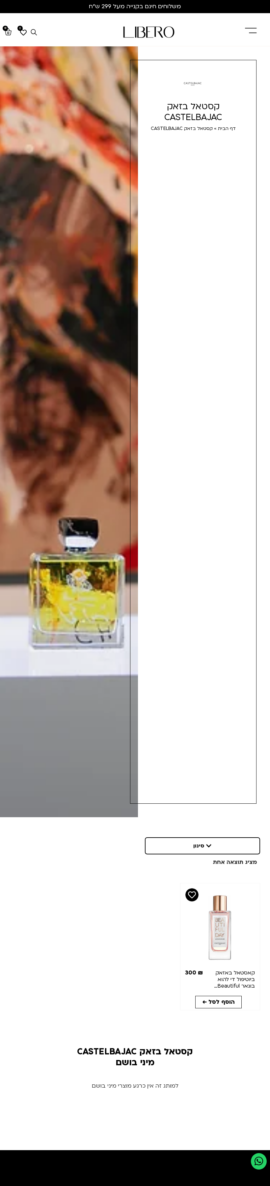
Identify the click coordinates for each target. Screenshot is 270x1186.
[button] (202, 845)
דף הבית (227, 128)
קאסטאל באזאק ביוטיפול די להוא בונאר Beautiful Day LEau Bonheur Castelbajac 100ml (232, 986)
